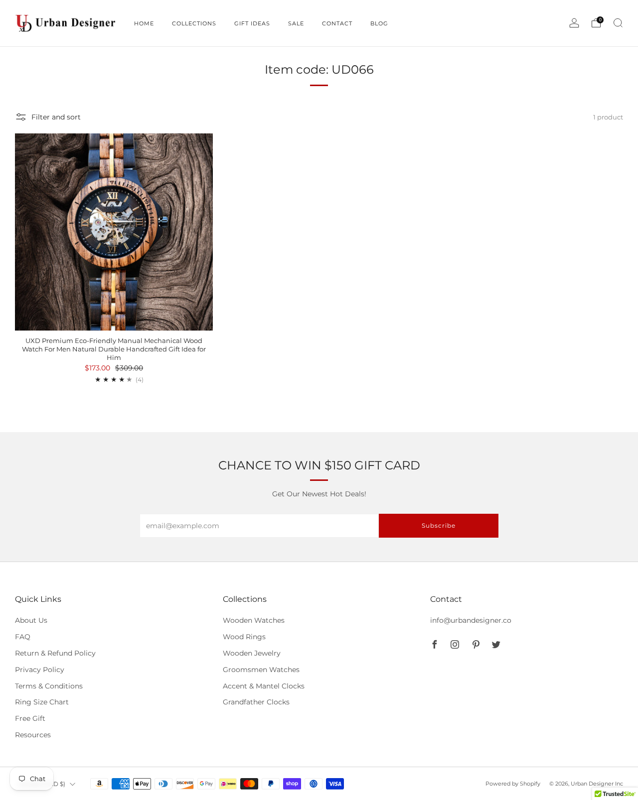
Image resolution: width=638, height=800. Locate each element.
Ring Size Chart (42, 702)
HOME (144, 23)
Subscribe (439, 525)
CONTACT (337, 23)
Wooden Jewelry (252, 653)
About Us (31, 620)
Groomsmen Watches (261, 670)
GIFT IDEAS (252, 23)
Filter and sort (56, 117)
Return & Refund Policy (55, 653)
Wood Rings (244, 637)
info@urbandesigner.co (470, 620)
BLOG (379, 23)
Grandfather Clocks (256, 702)
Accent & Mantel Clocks (264, 686)
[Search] (618, 23)
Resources (33, 735)
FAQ (22, 637)
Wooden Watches (254, 620)
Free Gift (30, 718)
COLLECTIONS (194, 23)
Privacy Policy (39, 670)
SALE (296, 23)
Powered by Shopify (512, 783)
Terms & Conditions (49, 686)
